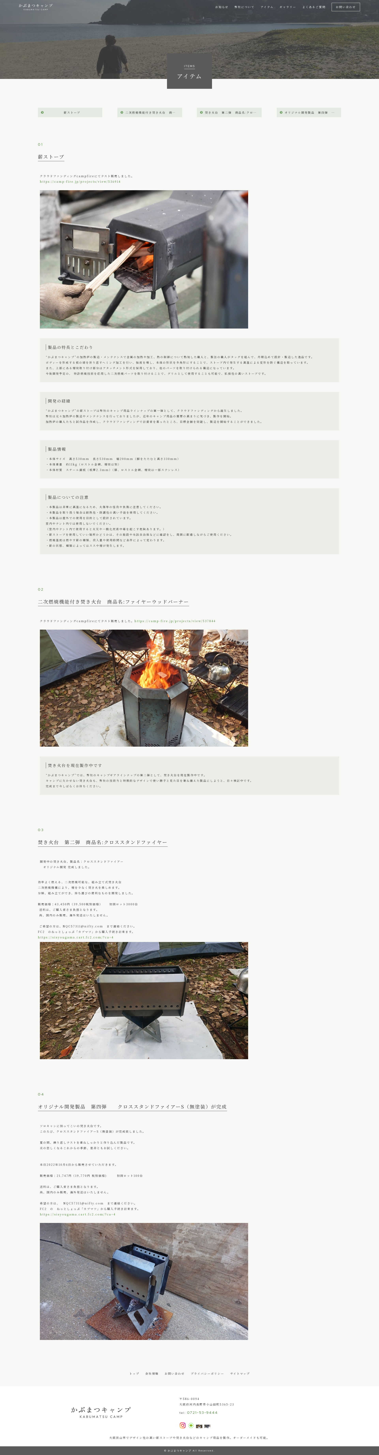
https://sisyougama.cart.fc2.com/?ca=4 (76, 937)
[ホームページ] (191, 1426)
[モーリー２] (207, 1425)
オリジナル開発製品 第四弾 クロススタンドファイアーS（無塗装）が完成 (313, 112)
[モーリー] (199, 1425)
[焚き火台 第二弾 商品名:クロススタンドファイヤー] (144, 1056)
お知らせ (222, 7)
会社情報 (152, 1373)
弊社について (245, 7)
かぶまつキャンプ (179, 1450)
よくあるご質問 (314, 7)
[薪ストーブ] (144, 326)
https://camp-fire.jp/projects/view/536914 (80, 182)
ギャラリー (288, 7)
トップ (134, 1373)
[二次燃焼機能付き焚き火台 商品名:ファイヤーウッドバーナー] (144, 744)
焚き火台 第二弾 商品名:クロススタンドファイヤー (233, 112)
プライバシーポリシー (207, 1373)
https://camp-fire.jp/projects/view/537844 (175, 621)
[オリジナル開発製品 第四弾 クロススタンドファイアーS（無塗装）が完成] (144, 1337)
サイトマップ (240, 1373)
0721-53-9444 (202, 1412)
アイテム (267, 7)
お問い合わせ (346, 7)
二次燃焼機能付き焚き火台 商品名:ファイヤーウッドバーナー (153, 112)
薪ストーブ (72, 112)
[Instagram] (182, 1426)
